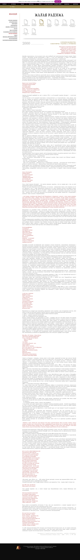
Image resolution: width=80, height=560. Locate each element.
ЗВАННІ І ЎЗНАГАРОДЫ (11, 27)
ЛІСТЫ (15, 28)
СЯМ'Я (15, 35)
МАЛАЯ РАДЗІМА (13, 33)
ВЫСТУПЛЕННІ (13, 30)
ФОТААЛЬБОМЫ (13, 38)
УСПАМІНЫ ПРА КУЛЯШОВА (10, 32)
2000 (26, 43)
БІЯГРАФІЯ (14, 23)
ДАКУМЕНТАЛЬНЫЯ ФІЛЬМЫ (9, 40)
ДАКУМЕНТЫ (14, 25)
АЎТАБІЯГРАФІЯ (13, 22)
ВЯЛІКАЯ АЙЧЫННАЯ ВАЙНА (10, 37)
